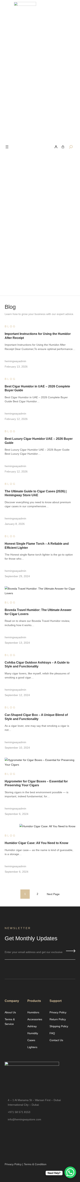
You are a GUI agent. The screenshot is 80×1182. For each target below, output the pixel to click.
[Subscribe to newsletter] (70, 951)
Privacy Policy (13, 1164)
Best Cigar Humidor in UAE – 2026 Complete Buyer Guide (37, 388)
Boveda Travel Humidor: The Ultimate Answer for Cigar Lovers (38, 611)
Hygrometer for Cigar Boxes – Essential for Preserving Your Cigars (36, 783)
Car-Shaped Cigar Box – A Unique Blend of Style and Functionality (36, 716)
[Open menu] (7, 147)
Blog (10, 326)
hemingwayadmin (15, 361)
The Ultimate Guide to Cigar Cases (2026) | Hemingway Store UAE (35, 493)
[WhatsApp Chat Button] (70, 1172)
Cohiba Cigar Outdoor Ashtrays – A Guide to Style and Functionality (37, 664)
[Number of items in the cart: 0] (62, 146)
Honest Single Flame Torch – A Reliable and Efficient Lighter (37, 545)
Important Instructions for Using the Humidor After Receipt (38, 335)
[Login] (55, 146)
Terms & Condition (35, 1164)
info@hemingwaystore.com (24, 1119)
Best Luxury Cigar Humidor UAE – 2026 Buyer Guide (39, 440)
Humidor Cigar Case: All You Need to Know (36, 843)
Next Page (53, 894)
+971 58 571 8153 (19, 1112)
